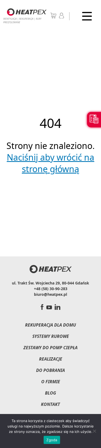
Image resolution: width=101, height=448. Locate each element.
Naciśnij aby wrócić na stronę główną (50, 163)
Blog (50, 393)
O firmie (50, 382)
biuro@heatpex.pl (50, 294)
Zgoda (51, 440)
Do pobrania (50, 370)
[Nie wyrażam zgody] (94, 431)
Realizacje (50, 359)
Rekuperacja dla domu (50, 325)
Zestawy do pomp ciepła (50, 348)
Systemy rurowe (50, 336)
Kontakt (50, 404)
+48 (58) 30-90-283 (50, 288)
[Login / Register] (61, 17)
